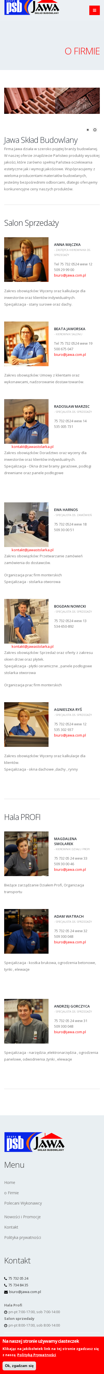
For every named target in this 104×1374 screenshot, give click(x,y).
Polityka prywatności (22, 1237)
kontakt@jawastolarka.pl (33, 446)
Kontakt (11, 1227)
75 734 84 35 (18, 1284)
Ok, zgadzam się (19, 1366)
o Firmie (11, 1192)
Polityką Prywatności (36, 1354)
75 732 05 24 (18, 1278)
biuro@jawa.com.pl (70, 275)
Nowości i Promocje (22, 1216)
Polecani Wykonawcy (23, 1203)
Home (9, 1182)
